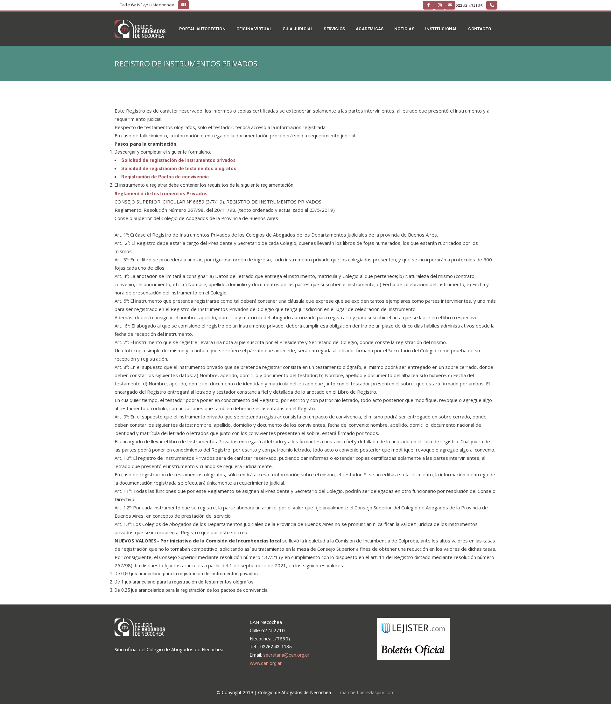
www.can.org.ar (266, 663)
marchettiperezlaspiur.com (367, 692)
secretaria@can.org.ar (286, 655)
